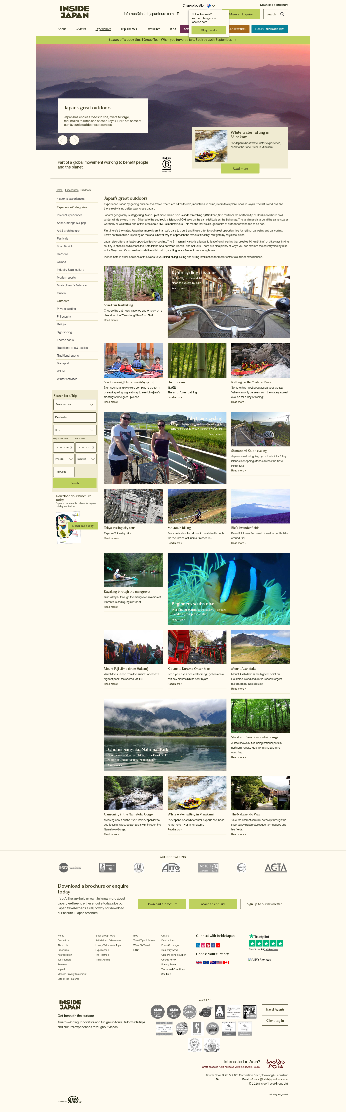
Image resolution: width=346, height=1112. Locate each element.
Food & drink (65, 246)
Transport (63, 363)
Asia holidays (226, 1066)
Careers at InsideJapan (173, 955)
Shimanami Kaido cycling (249, 450)
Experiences (103, 29)
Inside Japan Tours (75, 10)
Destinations (168, 940)
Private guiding (66, 309)
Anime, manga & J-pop (71, 223)
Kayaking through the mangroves (127, 591)
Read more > (111, 320)
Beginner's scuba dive (193, 604)
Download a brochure (274, 5)
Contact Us (64, 940)
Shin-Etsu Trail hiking (118, 305)
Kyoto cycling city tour (194, 272)
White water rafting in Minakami (250, 134)
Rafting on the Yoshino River (251, 382)
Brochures (63, 950)
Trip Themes (129, 29)
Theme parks (65, 340)
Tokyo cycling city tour (119, 527)
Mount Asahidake (243, 668)
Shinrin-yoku (176, 382)
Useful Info (153, 29)
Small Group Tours (105, 935)
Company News (169, 950)
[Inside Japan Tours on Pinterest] (208, 945)
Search (271, 14)
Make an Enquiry (241, 14)
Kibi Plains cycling (204, 418)
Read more (240, 168)
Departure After (60, 438)
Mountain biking (179, 527)
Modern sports (66, 277)
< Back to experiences (70, 198)
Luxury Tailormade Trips (269, 29)
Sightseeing (64, 332)
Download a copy (83, 526)
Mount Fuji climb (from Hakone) (126, 668)
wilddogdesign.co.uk (279, 1094)
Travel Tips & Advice (144, 940)
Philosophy (64, 316)
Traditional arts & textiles (72, 348)
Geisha (61, 262)
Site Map (166, 974)
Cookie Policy (168, 959)
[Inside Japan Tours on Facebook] (213, 945)
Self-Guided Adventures (230, 29)
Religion (62, 324)
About (62, 29)
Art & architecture (68, 231)
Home (59, 190)
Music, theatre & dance (71, 285)
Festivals (62, 238)
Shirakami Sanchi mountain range (254, 737)
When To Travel (141, 945)
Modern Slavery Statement (72, 974)
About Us (63, 945)
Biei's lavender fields (245, 527)
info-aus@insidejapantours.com (149, 14)
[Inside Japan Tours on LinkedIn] (198, 945)
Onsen (61, 293)
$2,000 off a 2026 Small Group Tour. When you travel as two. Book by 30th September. (170, 40)
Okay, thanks (208, 30)
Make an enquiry (213, 904)
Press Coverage (170, 945)
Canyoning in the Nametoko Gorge (128, 814)
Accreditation (65, 955)
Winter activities (67, 379)
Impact (61, 969)
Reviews (80, 29)
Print (288, 190)
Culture (165, 935)
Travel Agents (103, 959)
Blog (173, 29)
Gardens (62, 254)
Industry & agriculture (70, 270)
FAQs (136, 950)
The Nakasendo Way (245, 814)
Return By (80, 438)
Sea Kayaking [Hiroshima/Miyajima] (129, 382)
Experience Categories (72, 207)
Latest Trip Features (68, 979)
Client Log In (275, 1020)
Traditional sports (68, 355)
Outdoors (85, 190)
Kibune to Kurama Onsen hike (189, 668)
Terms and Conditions (173, 969)
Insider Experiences (69, 215)
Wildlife (61, 371)
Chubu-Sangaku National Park (138, 749)
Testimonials (64, 959)
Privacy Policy (168, 964)
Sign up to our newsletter (264, 904)
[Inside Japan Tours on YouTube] (218, 945)
